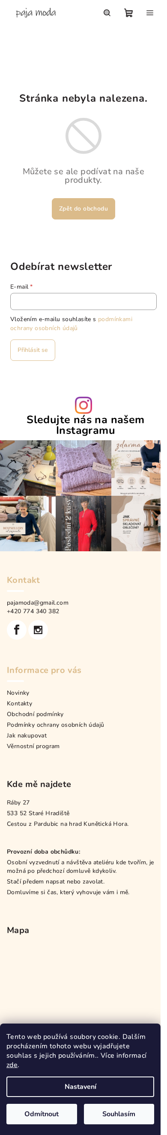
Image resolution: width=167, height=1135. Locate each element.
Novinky (18, 693)
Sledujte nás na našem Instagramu (85, 425)
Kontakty (19, 703)
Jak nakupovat (27, 735)
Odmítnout (41, 1114)
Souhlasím (118, 1114)
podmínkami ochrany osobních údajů (71, 323)
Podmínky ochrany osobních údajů (55, 725)
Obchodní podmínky (35, 714)
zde (12, 1065)
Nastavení (80, 1086)
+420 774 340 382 (33, 611)
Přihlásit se (33, 350)
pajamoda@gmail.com (38, 603)
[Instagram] (38, 630)
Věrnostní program (33, 746)
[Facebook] (17, 630)
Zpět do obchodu (83, 209)
